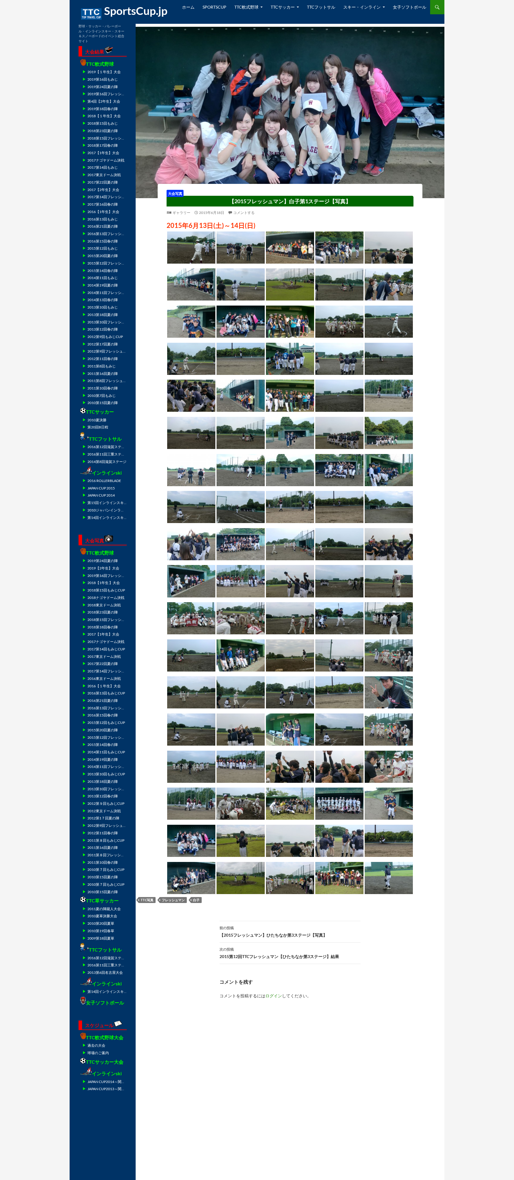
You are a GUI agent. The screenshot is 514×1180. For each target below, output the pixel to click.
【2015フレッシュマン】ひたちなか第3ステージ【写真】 (273, 932)
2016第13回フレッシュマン (109, 233)
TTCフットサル (321, 7)
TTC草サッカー (102, 900)
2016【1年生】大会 (103, 211)
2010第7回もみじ (101, 395)
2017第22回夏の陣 (102, 182)
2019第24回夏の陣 (102, 86)
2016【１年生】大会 (104, 686)
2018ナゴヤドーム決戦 (105, 597)
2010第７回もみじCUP (105, 869)
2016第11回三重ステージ (107, 454)
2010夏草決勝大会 (102, 916)
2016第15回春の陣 (102, 241)
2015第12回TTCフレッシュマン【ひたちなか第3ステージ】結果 (279, 953)
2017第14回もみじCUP (106, 649)
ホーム (188, 7)
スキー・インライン (362, 7)
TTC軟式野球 (246, 7)
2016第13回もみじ (102, 219)
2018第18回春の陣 (102, 627)
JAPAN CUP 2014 (101, 495)
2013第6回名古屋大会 (105, 972)
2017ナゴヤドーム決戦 (105, 160)
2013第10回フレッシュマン (109, 322)
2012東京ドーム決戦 (104, 811)
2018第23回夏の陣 (102, 131)
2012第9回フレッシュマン (108, 351)
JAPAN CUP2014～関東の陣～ (111, 1081)
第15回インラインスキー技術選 (112, 502)
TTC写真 (147, 900)
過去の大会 (96, 1045)
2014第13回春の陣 (102, 300)
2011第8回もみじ (101, 366)
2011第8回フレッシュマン (108, 380)
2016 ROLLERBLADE (104, 480)
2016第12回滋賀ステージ (107, 447)
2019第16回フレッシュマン (109, 94)
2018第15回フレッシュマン (109, 138)
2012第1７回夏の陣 (103, 818)
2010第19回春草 (100, 931)
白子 (196, 900)
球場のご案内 (98, 1053)
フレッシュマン (173, 900)
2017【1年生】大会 (103, 153)
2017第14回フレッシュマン (109, 197)
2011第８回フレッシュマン (109, 855)
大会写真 (175, 193)
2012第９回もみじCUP (105, 803)
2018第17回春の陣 (102, 145)
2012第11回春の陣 (102, 358)
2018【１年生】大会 (104, 116)
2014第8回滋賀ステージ (106, 461)
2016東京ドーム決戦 (104, 678)
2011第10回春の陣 (102, 388)
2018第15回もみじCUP (106, 590)
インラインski (107, 472)
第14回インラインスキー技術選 (112, 517)
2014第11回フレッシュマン (109, 292)
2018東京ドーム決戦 (104, 605)
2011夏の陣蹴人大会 (104, 909)
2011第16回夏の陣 (102, 373)
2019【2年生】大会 (103, 568)
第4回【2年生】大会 (103, 101)
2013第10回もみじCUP (106, 774)
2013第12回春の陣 (102, 329)
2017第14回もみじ (102, 167)
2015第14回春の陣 (102, 270)
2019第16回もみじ (102, 79)
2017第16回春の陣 (102, 204)
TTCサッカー (283, 7)
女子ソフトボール (409, 7)
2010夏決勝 (96, 420)
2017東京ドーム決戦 (104, 175)
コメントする (244, 212)
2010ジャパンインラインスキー (113, 510)
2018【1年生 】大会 (103, 582)
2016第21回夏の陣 (102, 226)
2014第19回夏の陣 (102, 285)
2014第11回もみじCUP (106, 752)
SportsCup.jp (135, 10)
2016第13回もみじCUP (106, 693)
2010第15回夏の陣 (102, 402)
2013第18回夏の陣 (102, 314)
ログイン (273, 995)
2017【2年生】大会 (103, 189)
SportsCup (214, 7)
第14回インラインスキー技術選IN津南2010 (122, 991)
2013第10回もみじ (102, 307)
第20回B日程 (97, 427)
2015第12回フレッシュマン (109, 263)
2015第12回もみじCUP (106, 722)
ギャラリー (181, 212)
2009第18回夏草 (100, 938)
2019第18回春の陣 (102, 109)
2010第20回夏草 (100, 923)
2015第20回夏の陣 (102, 255)
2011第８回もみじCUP (105, 840)
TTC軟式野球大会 (104, 1037)
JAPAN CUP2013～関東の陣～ (111, 1089)
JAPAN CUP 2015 (101, 488)
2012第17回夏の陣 (102, 344)
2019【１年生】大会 (104, 72)
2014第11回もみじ (102, 278)
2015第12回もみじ (102, 248)
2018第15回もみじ (102, 123)
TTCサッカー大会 (104, 1062)
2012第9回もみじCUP (105, 336)
